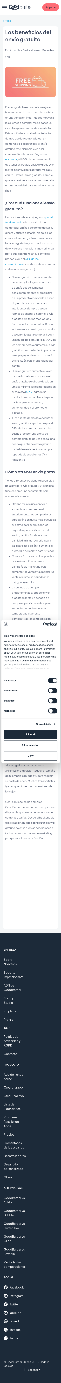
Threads (15, 1330)
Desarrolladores (15, 1156)
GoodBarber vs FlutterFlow (14, 1226)
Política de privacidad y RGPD (12, 1041)
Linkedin (15, 1321)
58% (29, 392)
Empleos (10, 1011)
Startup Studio (9, 1000)
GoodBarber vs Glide (14, 1239)
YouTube (15, 1313)
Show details (43, 724)
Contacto (10, 1054)
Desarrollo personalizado (13, 1166)
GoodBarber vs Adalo (14, 1200)
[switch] (52, 690)
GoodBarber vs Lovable (14, 1251)
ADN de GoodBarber (12, 987)
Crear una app (13, 1087)
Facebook (17, 1287)
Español (33, 1369)
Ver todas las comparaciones (15, 1264)
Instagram (16, 1296)
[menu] (4, 7)
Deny (31, 755)
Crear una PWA (14, 1096)
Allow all (30, 734)
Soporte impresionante (14, 975)
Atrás (8, 20)
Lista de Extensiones (12, 1106)
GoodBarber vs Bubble (14, 1213)
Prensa (8, 1019)
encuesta (11, 159)
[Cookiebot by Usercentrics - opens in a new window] (43, 624)
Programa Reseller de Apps (11, 1121)
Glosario (9, 1177)
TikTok (14, 1338)
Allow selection (30, 745)
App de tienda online (13, 1077)
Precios (9, 1134)
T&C (7, 1028)
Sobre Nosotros (10, 962)
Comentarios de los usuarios (14, 1145)
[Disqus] (30, 885)
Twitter (14, 1304)
